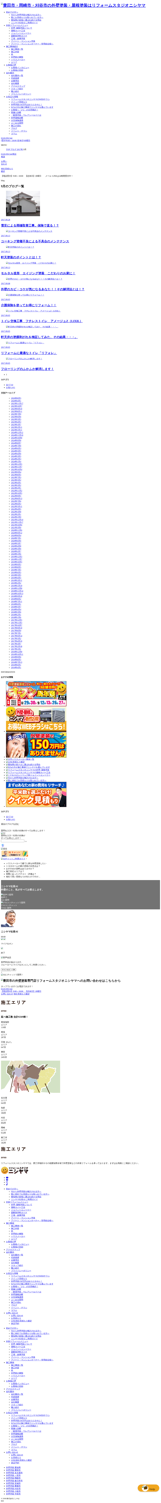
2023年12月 (16, 464)
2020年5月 (16, 543)
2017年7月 (16, 633)
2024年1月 (16, 461)
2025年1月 (16, 430)
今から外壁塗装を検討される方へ (26, 15)
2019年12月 (16, 557)
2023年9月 (16, 472)
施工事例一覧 (17, 49)
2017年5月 (16, 638)
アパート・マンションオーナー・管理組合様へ (32, 44)
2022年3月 (16, 512)
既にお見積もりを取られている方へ (27, 17)
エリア (14, 62)
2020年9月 (16, 533)
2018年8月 (16, 599)
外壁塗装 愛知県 (13, 1467)
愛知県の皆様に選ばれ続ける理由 (26, 20)
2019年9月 (16, 564)
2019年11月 (16, 559)
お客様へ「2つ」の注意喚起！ (24, 110)
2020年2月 (16, 551)
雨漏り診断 (16, 112)
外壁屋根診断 (17, 118)
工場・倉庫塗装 (18, 38)
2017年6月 (16, 636)
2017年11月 (16, 623)
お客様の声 (11, 65)
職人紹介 (15, 91)
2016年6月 (16, 665)
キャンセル (6, 970)
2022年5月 (16, 506)
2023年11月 (16, 467)
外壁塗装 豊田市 (13, 1470)
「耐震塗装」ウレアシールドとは (26, 115)
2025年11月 (17, 403)
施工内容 (15, 52)
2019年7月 (16, 570)
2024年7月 (16, 446)
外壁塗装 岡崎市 (13, 1478)
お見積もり (16, 1318)
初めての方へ (12, 12)
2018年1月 (16, 617)
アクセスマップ (18, 86)
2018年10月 (17, 593)
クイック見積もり (19, 102)
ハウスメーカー (18, 60)
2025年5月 (16, 419)
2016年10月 (17, 654)
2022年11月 (16, 491)
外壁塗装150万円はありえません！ (26, 104)
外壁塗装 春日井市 (14, 1481)
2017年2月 (16, 646)
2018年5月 (16, 607)
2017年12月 (16, 620)
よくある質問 (17, 123)
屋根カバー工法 (18, 31)
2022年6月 (16, 504)
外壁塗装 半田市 (13, 1494)
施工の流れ (16, 126)
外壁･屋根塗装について (21, 28)
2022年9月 (16, 496)
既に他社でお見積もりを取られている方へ (30, 1194)
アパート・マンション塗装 (23, 41)
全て (9, 385)
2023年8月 (16, 475)
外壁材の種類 (17, 57)
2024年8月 (16, 443)
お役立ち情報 (12, 97)
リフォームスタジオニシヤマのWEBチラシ (30, 99)
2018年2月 (16, 615)
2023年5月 (16, 480)
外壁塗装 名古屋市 (14, 1473)
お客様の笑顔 (17, 70)
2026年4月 (16, 401)
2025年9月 (16, 409)
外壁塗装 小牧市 (13, 1491)
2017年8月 (16, 630)
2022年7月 (16, 501)
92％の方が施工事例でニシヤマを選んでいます (32, 107)
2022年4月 (16, 509)
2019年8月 (16, 567)
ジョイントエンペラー (21, 33)
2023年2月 (16, 488)
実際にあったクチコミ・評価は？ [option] (21, 874)
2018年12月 (16, 588)
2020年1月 (16, 554)
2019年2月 (16, 583)
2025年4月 (16, 422)
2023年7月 (16, 477)
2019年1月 (16, 586)
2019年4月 (16, 578)
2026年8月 (16, 398)
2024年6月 (16, 448)
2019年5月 (16, 575)
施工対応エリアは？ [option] (15, 871)
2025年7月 (16, 414)
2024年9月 (16, 440)
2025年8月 (16, 411)
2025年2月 (16, 427)
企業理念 (15, 81)
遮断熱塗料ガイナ (19, 36)
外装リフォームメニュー (17, 25)
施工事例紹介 (12, 46)
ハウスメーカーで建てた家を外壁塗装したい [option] (26, 863)
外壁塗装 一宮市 (13, 1475)
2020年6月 (16, 541)
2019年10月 (16, 562)
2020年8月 (16, 535)
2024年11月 (17, 435)
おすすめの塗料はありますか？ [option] (20, 869)
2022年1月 (16, 517)
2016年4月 (16, 667)
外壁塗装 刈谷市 (13, 1489)
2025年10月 (16, 406)
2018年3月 (16, 612)
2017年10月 (16, 625)
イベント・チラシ (19, 131)
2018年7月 (16, 601)
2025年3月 (16, 425)
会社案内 (10, 73)
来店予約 (15, 1323)
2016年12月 (16, 652)
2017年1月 (16, 649)
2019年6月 (16, 572)
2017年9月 (16, 628)
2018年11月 (17, 591)
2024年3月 (16, 456)
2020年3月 (16, 549)
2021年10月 (16, 525)
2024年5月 (16, 451)
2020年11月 (16, 530)
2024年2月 (16, 459)
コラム (14, 134)
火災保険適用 (17, 120)
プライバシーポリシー (21, 94)
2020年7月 (16, 538)
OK (14, 970)
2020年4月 (16, 546)
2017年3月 (16, 644)
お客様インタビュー (20, 68)
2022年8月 (16, 498)
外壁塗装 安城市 (13, 1483)
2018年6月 (16, 604)
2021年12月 (17, 520)
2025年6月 (16, 417)
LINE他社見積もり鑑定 (21, 1321)
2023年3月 (16, 485)
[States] (26, 841)
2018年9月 (16, 596)
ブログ (14, 128)
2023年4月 (16, 483)
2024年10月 (16, 438)
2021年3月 (16, 527)
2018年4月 (16, 609)
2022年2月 (16, 514)
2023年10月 (16, 469)
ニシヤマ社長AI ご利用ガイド (24, 23)
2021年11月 (17, 522)
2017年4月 (16, 641)
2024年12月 (17, 432)
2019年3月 (16, 580)
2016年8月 (16, 660)
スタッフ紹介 (17, 89)
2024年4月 (16, 454)
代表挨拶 (15, 78)
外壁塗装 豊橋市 (13, 1486)
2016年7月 (16, 662)
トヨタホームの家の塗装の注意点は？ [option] (23, 866)
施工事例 (10, 1223)
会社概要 (15, 83)
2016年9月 (16, 657)
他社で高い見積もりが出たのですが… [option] (23, 877)
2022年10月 (16, 493)
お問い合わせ (12, 1313)
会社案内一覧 (17, 75)
